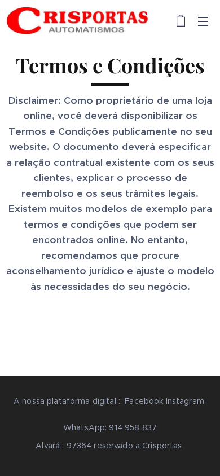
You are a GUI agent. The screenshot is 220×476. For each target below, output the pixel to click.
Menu (203, 21)
